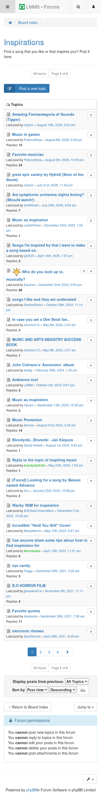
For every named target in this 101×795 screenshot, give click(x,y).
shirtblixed (31, 205)
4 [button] (58, 652)
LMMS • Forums (42, 6)
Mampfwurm (32, 530)
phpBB (31, 789)
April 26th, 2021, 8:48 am (61, 636)
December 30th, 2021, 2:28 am (58, 570)
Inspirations (24, 41)
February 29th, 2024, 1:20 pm (56, 370)
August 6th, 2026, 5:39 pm (63, 139)
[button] (67, 651)
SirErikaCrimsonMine (39, 510)
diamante (30, 616)
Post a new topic (32, 88)
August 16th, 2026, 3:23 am (56, 125)
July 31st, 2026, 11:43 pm (55, 185)
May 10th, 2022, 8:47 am (62, 530)
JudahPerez (32, 225)
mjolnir (28, 125)
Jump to (84, 707)
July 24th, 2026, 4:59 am (59, 205)
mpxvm (29, 405)
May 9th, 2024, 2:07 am (59, 350)
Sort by (19, 689)
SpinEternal (32, 636)
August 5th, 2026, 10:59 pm (64, 159)
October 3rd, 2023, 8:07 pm (55, 385)
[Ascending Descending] (62, 690)
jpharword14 (33, 591)
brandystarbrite (34, 465)
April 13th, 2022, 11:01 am (62, 550)
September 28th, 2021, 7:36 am (62, 616)
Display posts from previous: (39, 681)
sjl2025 (29, 255)
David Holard (33, 445)
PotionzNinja (33, 139)
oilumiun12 (32, 324)
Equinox (29, 284)
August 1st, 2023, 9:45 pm (64, 445)
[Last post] (91, 115)
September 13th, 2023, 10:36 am (60, 405)
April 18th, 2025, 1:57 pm (55, 255)
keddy (28, 370)
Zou (26, 490)
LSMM (28, 385)
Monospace (32, 550)
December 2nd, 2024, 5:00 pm (60, 284)
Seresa (29, 425)
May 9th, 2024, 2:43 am (59, 324)
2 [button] (41, 652)
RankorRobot (33, 304)
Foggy (28, 570)
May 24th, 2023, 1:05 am (65, 465)
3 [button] (49, 652)
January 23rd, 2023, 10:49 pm (54, 490)
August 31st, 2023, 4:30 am (56, 425)
